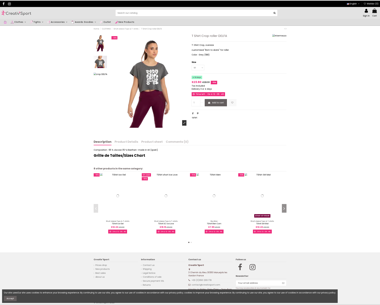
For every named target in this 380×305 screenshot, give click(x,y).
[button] (188, 242)
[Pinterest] (197, 113)
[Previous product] (285, 28)
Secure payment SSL (153, 280)
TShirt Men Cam (214, 223)
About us (100, 276)
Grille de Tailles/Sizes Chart (119, 155)
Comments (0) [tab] (177, 142)
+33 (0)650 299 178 (202, 280)
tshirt (194, 117)
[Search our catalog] (274, 13)
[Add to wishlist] (232, 102)
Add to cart (218, 102)
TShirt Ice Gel (118, 223)
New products (102, 269)
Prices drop (101, 265)
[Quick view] (120, 217)
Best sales (100, 273)
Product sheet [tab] (152, 142)
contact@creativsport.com (206, 284)
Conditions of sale (152, 276)
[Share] (192, 113)
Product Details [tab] (126, 142)
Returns (147, 284)
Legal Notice (149, 273)
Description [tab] (102, 142)
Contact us (149, 265)
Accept (10, 298)
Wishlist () (372, 3)
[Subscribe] (283, 283)
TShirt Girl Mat (262, 223)
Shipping (147, 269)
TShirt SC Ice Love (166, 223)
